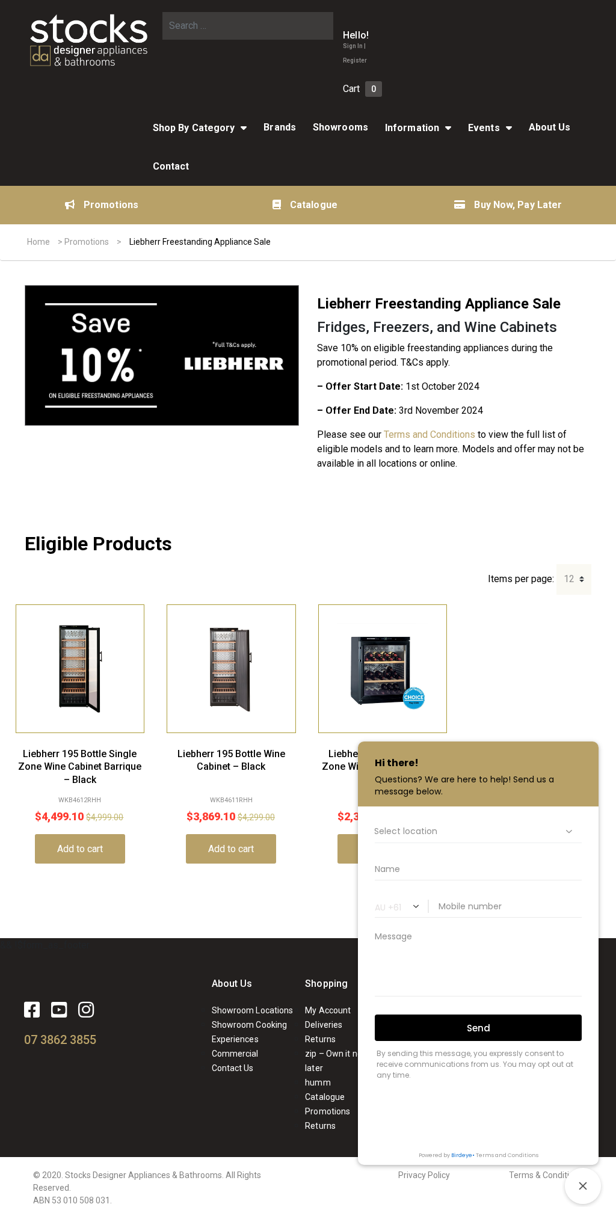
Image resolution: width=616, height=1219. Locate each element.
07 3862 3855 (60, 1040)
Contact (171, 166)
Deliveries (323, 1025)
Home (38, 242)
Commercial (235, 1053)
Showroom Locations (253, 1010)
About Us (232, 983)
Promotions (111, 204)
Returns (320, 1039)
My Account (328, 1010)
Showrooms (340, 127)
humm (317, 1082)
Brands (279, 127)
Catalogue (313, 204)
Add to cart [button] (80, 849)
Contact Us (233, 1068)
